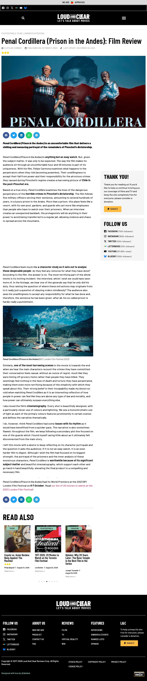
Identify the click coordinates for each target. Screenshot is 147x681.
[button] (23, 18)
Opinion (94, 644)
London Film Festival (34, 33)
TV (63, 634)
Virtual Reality (70, 639)
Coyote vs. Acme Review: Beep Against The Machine (17, 557)
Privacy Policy (118, 662)
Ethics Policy (75, 662)
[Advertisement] (48, 245)
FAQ (34, 644)
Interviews (96, 630)
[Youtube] (21, 8)
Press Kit (37, 634)
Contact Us (38, 639)
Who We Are (38, 630)
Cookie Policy (76, 666)
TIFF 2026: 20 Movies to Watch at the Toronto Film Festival (47, 557)
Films (19, 33)
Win (63, 644)
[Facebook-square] (3, 8)
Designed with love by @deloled (15, 673)
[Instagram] (7, 8)
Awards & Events (99, 634)
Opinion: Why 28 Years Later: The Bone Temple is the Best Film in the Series (77, 559)
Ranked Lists (97, 639)
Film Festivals (8, 33)
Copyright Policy (97, 662)
